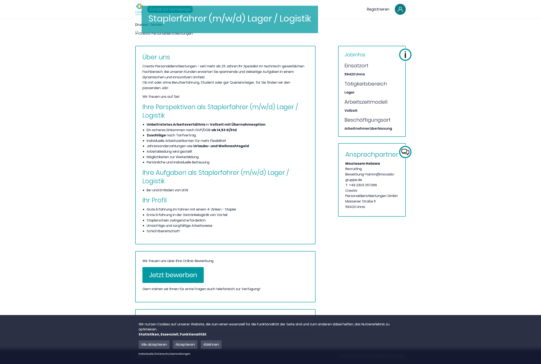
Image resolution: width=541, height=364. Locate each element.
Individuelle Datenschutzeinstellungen (164, 354)
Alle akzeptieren (154, 344)
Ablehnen (211, 344)
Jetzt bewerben (173, 275)
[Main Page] (139, 9)
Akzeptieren (185, 344)
